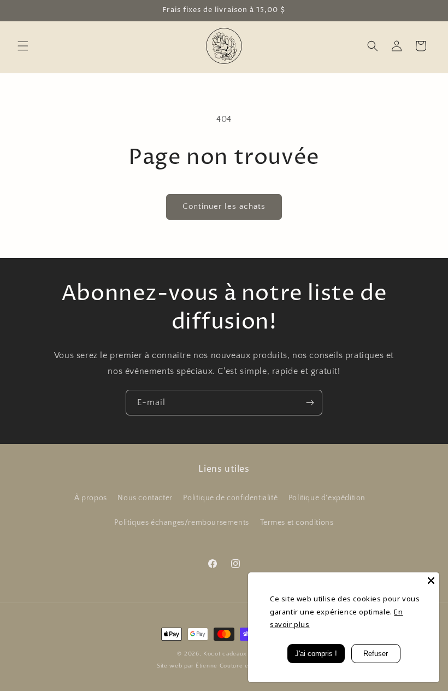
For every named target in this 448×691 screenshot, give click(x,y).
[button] (23, 46)
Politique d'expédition (327, 498)
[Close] (431, 580)
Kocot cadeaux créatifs (236, 654)
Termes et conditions (297, 522)
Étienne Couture (219, 666)
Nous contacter (144, 498)
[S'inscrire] (310, 402)
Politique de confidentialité (230, 498)
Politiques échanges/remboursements (181, 522)
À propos (90, 498)
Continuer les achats (224, 206)
